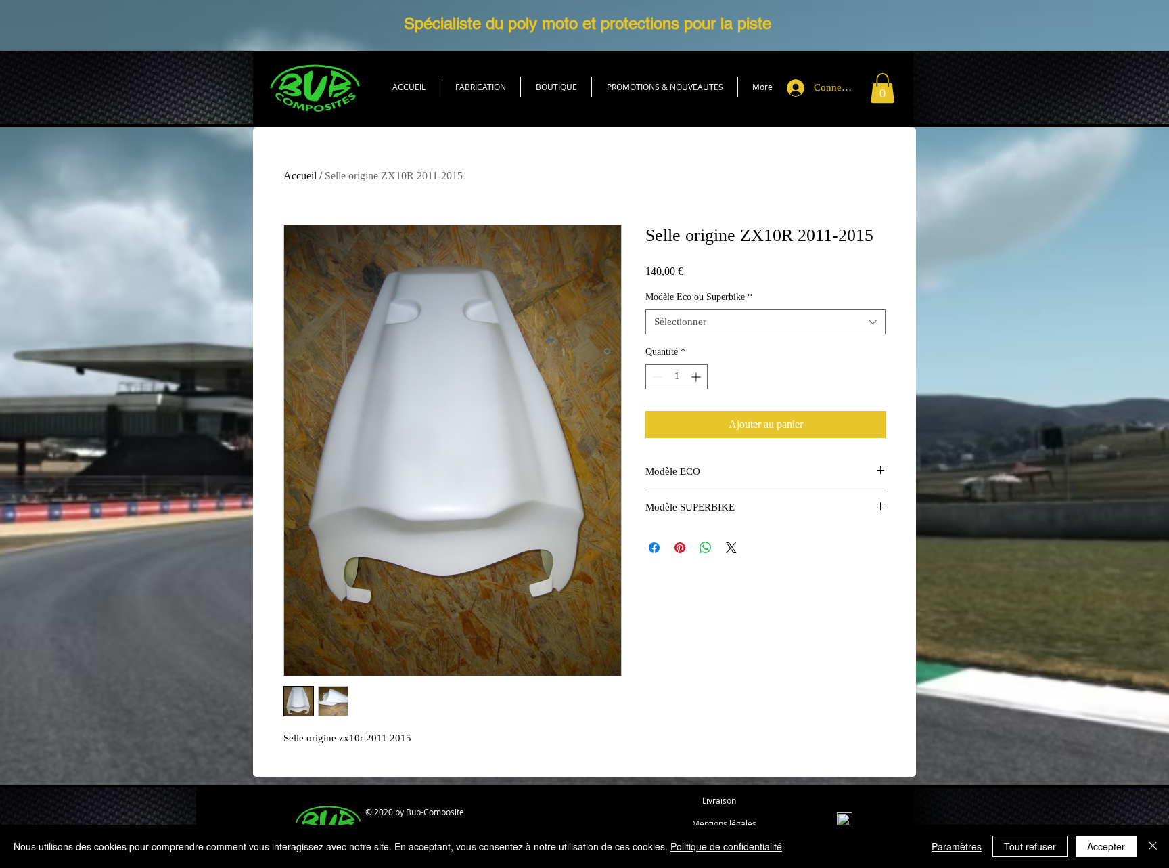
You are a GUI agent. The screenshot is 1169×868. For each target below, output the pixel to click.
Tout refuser (1030, 846)
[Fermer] (1153, 846)
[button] (556, 87)
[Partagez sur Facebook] (654, 548)
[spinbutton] (676, 377)
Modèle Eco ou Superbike (698, 297)
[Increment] (697, 377)
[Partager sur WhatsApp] (705, 548)
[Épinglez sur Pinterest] (680, 548)
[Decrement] (655, 377)
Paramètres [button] (957, 846)
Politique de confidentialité (726, 846)
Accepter (1106, 846)
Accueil (300, 175)
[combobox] (765, 322)
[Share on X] (731, 548)
